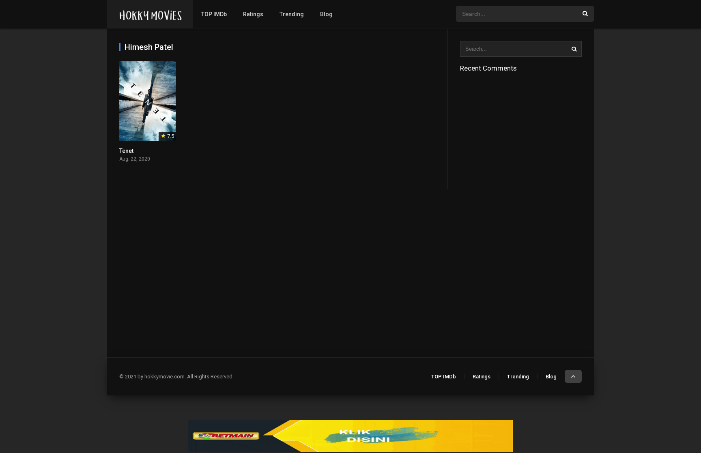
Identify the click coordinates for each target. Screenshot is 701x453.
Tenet (126, 151)
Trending (292, 14)
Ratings (253, 14)
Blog (326, 14)
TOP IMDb (214, 14)
